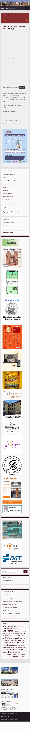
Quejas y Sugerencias (8, 222)
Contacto (5, 225)
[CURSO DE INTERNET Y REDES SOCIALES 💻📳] (15, 146)
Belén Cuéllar (10, 626)
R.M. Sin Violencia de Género (9, 607)
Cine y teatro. (16, 628)
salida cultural (22, 654)
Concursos (11, 633)
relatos (17, 654)
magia (25, 650)
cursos (5, 636)
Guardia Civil (5, 610)
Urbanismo (5, 190)
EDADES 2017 (22, 638)
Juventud (13, 649)
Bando (4, 626)
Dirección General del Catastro (10, 617)
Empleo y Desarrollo (7, 196)
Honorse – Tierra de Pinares (9, 604)
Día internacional (12, 638)
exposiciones (14, 640)
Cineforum (9, 628)
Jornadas (18, 647)
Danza (13, 636)
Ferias (17, 642)
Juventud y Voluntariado (8, 184)
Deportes (19, 635)
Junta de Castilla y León (8, 595)
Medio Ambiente (6, 199)
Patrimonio (6, 654)
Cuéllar (10, 636)
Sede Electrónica (6, 208)
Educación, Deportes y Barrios (10, 181)
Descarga (22, 87)
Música (11, 652)
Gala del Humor (17, 645)
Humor (14, 647)
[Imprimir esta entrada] (26, 31)
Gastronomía (9, 647)
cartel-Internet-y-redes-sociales (10, 87)
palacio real (17, 652)
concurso (17, 631)
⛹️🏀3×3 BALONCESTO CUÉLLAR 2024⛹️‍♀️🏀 (15, 20)
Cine (4, 628)
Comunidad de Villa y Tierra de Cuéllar (12, 601)
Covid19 (17, 633)
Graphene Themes (13, 719)
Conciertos (7, 630)
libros (20, 649)
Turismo (21, 657)
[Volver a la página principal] (15, 3)
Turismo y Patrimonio (8, 174)
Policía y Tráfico (6, 193)
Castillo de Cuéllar (19, 626)
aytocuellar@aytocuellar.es (7, 718)
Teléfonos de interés (7, 232)
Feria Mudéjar (11, 642)
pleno (13, 654)
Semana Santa (7, 657)
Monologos (5, 652)
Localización (5, 229)
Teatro (15, 656)
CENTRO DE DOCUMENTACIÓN (11, 613)
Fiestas (4, 187)
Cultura (4, 177)
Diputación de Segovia (8, 598)
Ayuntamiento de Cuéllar (8, 8)
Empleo (5, 640)
